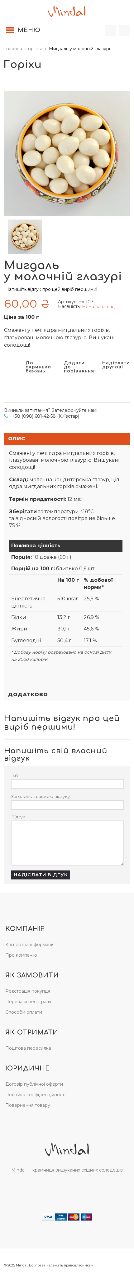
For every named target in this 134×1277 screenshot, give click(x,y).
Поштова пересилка (28, 1048)
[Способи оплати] (67, 1216)
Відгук (18, 817)
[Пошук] (110, 30)
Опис (16, 439)
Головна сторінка (23, 48)
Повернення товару (27, 1105)
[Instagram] (73, 1187)
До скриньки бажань (36, 366)
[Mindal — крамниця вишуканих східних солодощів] (67, 10)
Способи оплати (23, 1012)
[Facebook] (60, 1187)
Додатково (28, 694)
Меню (29, 30)
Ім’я (15, 775)
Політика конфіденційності (35, 1094)
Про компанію (21, 955)
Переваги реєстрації (28, 1001)
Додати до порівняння (74, 366)
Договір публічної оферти (34, 1084)
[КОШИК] (124, 30)
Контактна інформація (30, 944)
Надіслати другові (112, 365)
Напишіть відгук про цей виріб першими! (51, 289)
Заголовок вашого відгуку (40, 796)
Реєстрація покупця (27, 991)
